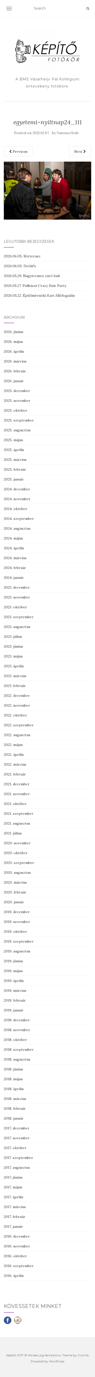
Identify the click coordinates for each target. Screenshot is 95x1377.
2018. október (15, 1039)
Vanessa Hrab (68, 133)
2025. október (15, 410)
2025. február (15, 469)
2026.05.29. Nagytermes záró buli (32, 276)
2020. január (14, 902)
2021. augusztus (17, 823)
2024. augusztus (17, 528)
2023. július (13, 636)
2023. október (15, 607)
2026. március (15, 361)
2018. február (15, 1108)
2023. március (15, 676)
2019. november (17, 921)
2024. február (15, 567)
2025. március (15, 459)
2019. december (17, 912)
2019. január (14, 1010)
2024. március (15, 558)
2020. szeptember (19, 862)
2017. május (13, 1187)
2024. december (17, 489)
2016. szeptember (19, 1266)
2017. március (15, 1207)
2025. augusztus (17, 430)
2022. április (14, 754)
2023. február (15, 685)
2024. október (15, 508)
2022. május (13, 744)
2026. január (14, 381)
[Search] (87, 8)
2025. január (14, 479)
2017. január (13, 1226)
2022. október (15, 715)
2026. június (13, 332)
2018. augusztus (17, 1059)
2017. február (14, 1216)
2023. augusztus (17, 626)
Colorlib (83, 1355)
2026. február (15, 371)
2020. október (16, 853)
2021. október (15, 803)
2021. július (13, 833)
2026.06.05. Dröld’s (20, 266)
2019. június (13, 961)
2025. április (14, 449)
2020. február (15, 892)
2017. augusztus (17, 1167)
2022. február (15, 774)
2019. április (14, 980)
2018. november (17, 1030)
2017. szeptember (18, 1157)
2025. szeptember (19, 420)
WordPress (56, 1361)
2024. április (14, 548)
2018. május (13, 1079)
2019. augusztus (17, 951)
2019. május (13, 971)
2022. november (17, 705)
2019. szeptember (19, 941)
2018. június (13, 1069)
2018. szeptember (19, 1049)
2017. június (13, 1177)
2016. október (15, 1256)
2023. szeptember (19, 617)
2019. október (15, 931)
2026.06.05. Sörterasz (22, 256)
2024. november (17, 499)
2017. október (15, 1148)
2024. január (14, 577)
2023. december (17, 587)
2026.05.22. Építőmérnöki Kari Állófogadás (39, 295)
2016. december (17, 1236)
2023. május (13, 656)
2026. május (13, 341)
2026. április (14, 351)
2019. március (15, 990)
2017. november (17, 1138)
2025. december (17, 390)
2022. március (15, 764)
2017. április (13, 1197)
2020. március (15, 882)
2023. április (14, 666)
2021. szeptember (18, 813)
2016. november (17, 1246)
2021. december (17, 784)
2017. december (16, 1128)
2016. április (14, 1275)
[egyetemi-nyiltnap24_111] (47, 190)
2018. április (14, 1089)
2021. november (17, 794)
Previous (20, 151)
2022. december (17, 695)
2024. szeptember (19, 518)
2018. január (14, 1118)
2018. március (15, 1098)
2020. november (17, 843)
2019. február (15, 1000)
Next (78, 151)
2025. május (13, 440)
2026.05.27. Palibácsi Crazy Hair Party (35, 285)
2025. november (17, 400)
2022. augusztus (17, 735)
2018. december (17, 1020)
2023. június (13, 646)
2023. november (17, 597)
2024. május (13, 538)
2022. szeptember (19, 725)
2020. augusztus (17, 872)
